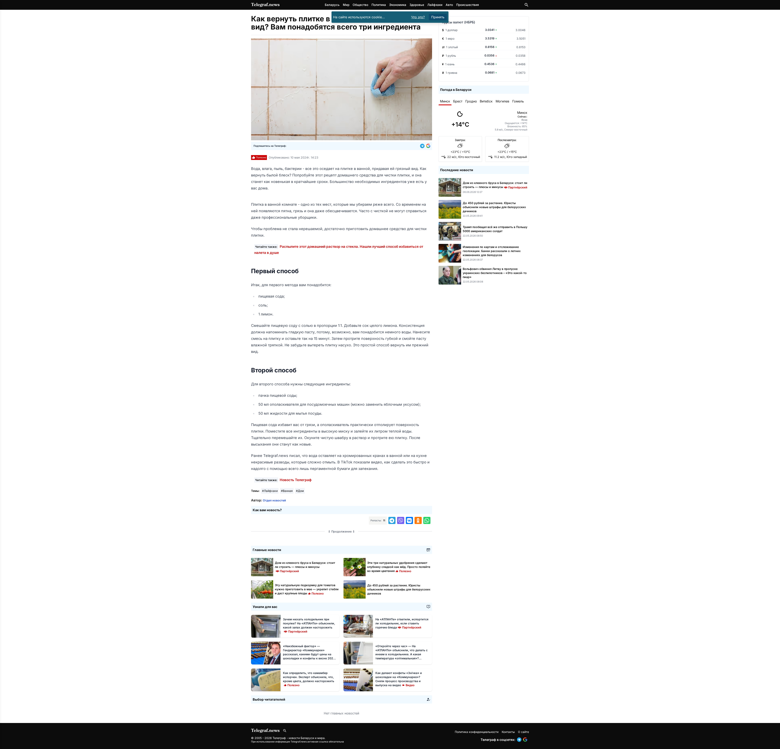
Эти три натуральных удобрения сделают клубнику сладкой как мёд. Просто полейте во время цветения (398, 567)
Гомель (518, 101)
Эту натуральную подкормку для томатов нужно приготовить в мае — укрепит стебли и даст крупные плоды (307, 589)
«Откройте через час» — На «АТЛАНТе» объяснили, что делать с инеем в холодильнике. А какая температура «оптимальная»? (401, 654)
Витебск (486, 101)
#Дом (300, 490)
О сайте (523, 732)
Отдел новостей (274, 500)
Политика (379, 5)
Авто (449, 5)
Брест (457, 101)
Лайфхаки (434, 5)
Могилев (502, 101)
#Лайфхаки (270, 490)
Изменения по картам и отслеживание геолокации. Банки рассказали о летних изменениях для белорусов (492, 251)
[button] (423, 146)
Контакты (508, 732)
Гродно (471, 101)
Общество (360, 5)
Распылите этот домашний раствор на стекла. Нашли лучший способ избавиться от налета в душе (338, 250)
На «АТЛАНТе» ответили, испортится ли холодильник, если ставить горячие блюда (401, 623)
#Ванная (287, 490)
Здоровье (417, 5)
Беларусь (332, 5)
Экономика (397, 5)
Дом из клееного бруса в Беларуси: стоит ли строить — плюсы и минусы (305, 567)
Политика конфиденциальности (476, 732)
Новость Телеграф (296, 480)
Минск (445, 101)
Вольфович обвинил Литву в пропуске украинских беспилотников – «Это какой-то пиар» (495, 273)
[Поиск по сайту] (526, 4)
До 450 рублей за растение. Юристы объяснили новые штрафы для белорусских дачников (398, 589)
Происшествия (467, 5)
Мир (346, 5)
